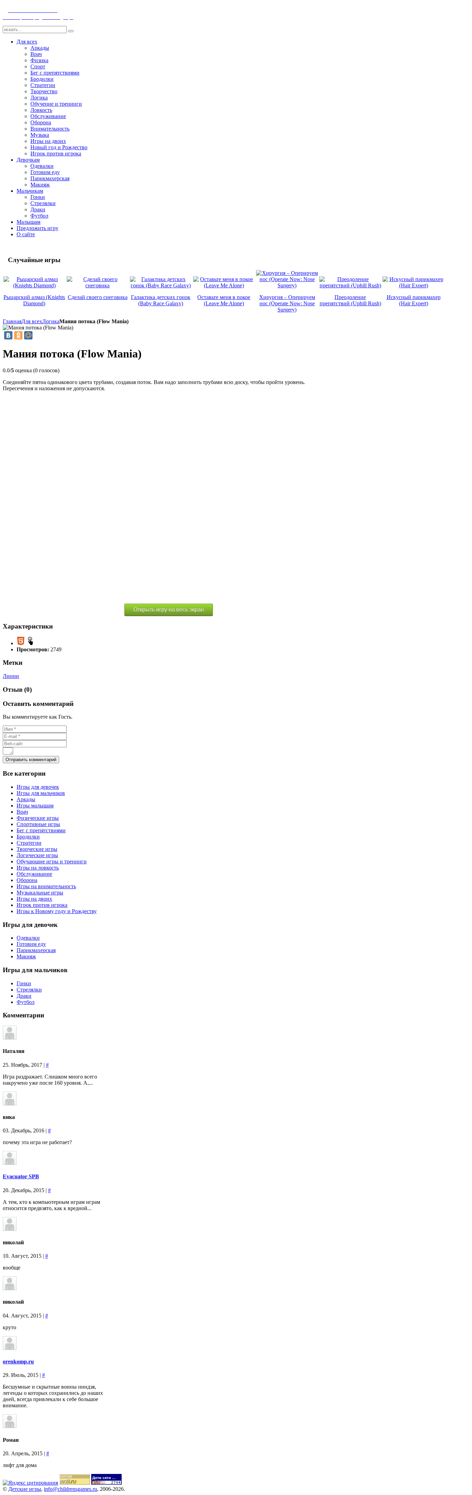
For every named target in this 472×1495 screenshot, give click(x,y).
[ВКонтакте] (8, 335)
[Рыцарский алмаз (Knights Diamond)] (34, 285)
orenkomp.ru (18, 1361)
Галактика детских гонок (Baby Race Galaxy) (160, 300)
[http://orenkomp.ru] (10, 1348)
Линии (11, 676)
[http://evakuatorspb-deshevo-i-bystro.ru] (10, 1163)
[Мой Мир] (28, 335)
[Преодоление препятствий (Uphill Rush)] (350, 285)
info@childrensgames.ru (70, 1489)
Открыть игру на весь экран (168, 610)
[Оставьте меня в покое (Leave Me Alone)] (224, 285)
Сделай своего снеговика (98, 297)
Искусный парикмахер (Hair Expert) (414, 300)
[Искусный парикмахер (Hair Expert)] (413, 285)
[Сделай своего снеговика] (98, 285)
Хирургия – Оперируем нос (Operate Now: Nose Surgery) (287, 303)
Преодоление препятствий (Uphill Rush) (350, 300)
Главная (12, 321)
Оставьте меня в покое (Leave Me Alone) (223, 300)
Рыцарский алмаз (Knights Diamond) (34, 300)
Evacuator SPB (21, 1176)
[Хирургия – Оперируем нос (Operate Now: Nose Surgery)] (287, 285)
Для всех (31, 321)
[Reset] (71, 31)
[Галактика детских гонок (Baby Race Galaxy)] (161, 285)
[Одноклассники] (18, 335)
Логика (50, 321)
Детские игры (24, 1489)
